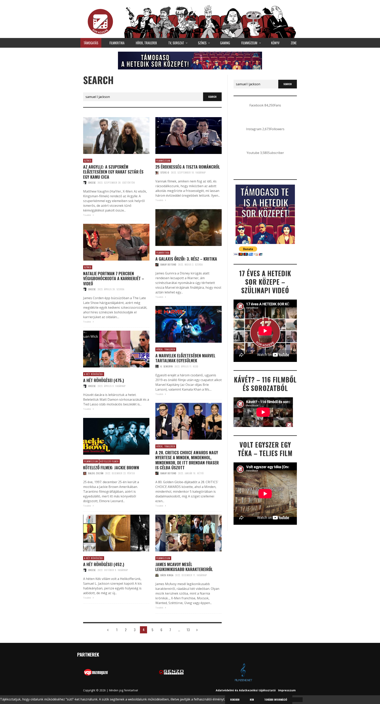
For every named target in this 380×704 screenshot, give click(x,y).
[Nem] (297, 699)
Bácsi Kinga (167, 575)
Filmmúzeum (163, 160)
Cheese (92, 182)
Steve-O (165, 172)
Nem (252, 699)
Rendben (234, 699)
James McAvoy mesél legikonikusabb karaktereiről (184, 567)
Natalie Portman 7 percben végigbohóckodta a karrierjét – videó (113, 278)
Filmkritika (162, 252)
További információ (275, 699)
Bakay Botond (168, 264)
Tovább (87, 214)
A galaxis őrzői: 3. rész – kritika (186, 258)
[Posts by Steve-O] (157, 172)
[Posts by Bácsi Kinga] (157, 575)
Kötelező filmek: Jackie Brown (111, 467)
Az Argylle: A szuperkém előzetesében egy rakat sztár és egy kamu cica (113, 171)
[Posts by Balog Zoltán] (84, 473)
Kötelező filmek (109, 461)
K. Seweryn (167, 366)
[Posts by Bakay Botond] (157, 264)
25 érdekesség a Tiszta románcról (187, 166)
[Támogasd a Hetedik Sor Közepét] (190, 60)
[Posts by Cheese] (84, 182)
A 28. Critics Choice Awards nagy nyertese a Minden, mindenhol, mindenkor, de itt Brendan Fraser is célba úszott (187, 460)
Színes (87, 160)
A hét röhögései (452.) (103, 564)
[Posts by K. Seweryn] (157, 366)
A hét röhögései (93, 374)
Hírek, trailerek (165, 349)
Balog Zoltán (96, 473)
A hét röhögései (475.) (103, 380)
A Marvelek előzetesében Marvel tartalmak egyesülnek (185, 358)
